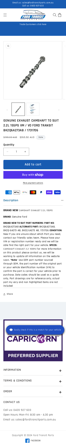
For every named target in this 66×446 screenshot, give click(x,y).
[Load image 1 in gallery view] (18, 109)
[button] (5, 15)
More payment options (33, 183)
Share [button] (10, 294)
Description (10, 200)
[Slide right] (59, 110)
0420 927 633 (37, 5)
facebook (33, 441)
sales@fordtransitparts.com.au (37, 2)
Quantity (8, 145)
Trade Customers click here (33, 24)
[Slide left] (7, 110)
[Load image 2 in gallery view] (32, 109)
